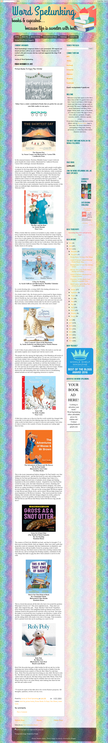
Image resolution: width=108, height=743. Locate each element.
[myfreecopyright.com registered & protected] (29, 729)
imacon (60, 738)
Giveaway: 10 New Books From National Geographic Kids (80, 280)
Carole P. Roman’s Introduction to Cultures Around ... (80, 275)
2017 (70, 323)
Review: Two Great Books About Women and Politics (80, 270)
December (74, 251)
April (73, 307)
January (73, 316)
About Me (25, 37)
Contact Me (73, 37)
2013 (70, 335)
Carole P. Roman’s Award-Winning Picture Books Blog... (81, 261)
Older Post (58, 720)
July (72, 298)
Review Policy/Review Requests (24, 40)
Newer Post (20, 720)
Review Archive (35, 37)
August (73, 295)
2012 (70, 338)
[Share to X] (57, 698)
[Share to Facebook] (59, 698)
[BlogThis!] (56, 698)
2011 (70, 341)
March (73, 310)
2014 (70, 332)
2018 (70, 320)
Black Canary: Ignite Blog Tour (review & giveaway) (80, 285)
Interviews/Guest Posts (50, 37)
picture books (30, 701)
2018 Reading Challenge (87, 209)
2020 (70, 246)
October (73, 289)
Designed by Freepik (32, 734)
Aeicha (88, 212)
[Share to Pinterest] (61, 698)
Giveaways (63, 37)
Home (17, 37)
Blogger (73, 738)
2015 (70, 329)
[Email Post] (50, 698)
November (74, 254)
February (74, 313)
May (72, 304)
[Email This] (54, 698)
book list (22, 701)
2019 (70, 249)
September (74, 292)
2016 (70, 326)
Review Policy (82, 123)
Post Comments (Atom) (30, 725)
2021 (70, 243)
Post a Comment (22, 712)
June (72, 301)
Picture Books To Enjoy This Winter (46, 701)
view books (90, 224)
